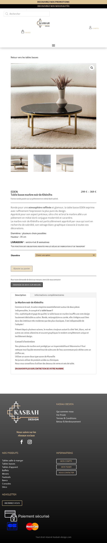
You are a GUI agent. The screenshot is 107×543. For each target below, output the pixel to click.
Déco (4, 487)
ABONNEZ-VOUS (12, 503)
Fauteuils (6, 477)
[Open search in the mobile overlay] (26, 14)
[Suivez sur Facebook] (21, 442)
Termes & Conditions (66, 418)
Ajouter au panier (21, 268)
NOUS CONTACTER (66, 472)
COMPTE (95, 28)
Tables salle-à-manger (12, 460)
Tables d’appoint (10, 467)
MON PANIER (66, 467)
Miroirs (5, 473)
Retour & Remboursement (68, 421)
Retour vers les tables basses (24, 57)
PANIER (27, 33)
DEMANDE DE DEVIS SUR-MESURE (27, 284)
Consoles (6, 483)
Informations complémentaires (49, 295)
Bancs (5, 480)
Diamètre (15, 255)
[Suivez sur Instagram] (29, 442)
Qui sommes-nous (65, 411)
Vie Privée (61, 414)
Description (20, 295)
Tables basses (8, 463)
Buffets (5, 470)
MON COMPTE (66, 461)
